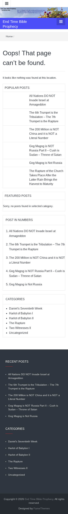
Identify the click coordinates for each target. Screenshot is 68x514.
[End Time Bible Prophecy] (34, 12)
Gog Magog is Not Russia (45, 162)
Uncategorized (18, 332)
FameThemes (42, 508)
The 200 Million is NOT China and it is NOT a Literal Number (44, 134)
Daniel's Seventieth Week (25, 308)
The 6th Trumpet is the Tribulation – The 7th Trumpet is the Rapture (43, 117)
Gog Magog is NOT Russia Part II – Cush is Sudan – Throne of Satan (45, 150)
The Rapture (17, 323)
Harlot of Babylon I (21, 313)
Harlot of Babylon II (21, 318)
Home (9, 36)
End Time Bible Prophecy (39, 499)
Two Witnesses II (20, 327)
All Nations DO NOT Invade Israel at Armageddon (42, 100)
